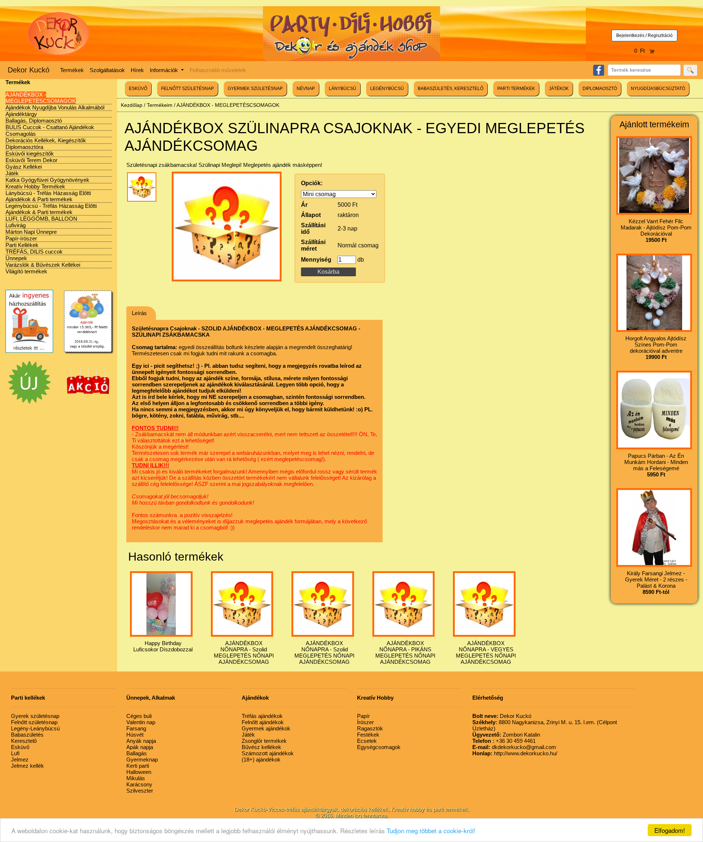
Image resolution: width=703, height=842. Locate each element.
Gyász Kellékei (23, 167)
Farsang (136, 728)
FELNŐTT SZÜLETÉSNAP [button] (187, 88)
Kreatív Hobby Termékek (35, 186)
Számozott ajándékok (268, 753)
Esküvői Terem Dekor (31, 160)
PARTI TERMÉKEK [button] (516, 88)
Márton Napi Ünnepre (31, 232)
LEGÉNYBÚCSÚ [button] (387, 88)
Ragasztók (370, 728)
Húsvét (135, 734)
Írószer (365, 722)
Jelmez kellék (27, 766)
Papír (363, 716)
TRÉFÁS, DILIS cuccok (34, 251)
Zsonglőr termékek (264, 741)
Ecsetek (367, 741)
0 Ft (641, 51)
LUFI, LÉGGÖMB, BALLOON (41, 219)
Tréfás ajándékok (262, 716)
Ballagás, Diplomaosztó (33, 120)
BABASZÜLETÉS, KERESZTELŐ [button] (450, 88)
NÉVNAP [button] (306, 88)
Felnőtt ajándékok (263, 722)
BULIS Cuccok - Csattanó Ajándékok (49, 127)
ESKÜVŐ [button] (138, 88)
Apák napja (139, 747)
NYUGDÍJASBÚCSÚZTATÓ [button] (658, 88)
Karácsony (139, 784)
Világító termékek (26, 271)
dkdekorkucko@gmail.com (514, 747)
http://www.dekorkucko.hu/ (514, 753)
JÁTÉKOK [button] (559, 88)
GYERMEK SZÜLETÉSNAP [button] (255, 88)
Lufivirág (15, 225)
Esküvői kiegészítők (29, 153)
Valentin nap (140, 722)
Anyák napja (141, 741)
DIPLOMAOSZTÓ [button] (600, 88)
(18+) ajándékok (261, 759)
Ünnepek (16, 258)
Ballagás (136, 753)
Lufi (15, 753)
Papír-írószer (21, 238)
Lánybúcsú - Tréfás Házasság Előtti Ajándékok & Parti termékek (48, 196)
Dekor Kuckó (28, 70)
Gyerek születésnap (35, 716)
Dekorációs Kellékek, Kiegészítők (45, 140)
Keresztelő (24, 741)
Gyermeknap (142, 759)
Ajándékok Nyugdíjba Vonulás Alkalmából (54, 107)
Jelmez (20, 759)
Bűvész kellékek (261, 747)
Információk (164, 70)
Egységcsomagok (379, 747)
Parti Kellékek (21, 245)
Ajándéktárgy (21, 114)
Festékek (368, 734)
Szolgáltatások (107, 70)
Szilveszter (139, 790)
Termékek (72, 70)
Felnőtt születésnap (34, 722)
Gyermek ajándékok (266, 728)
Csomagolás (20, 134)
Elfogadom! (669, 830)
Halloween (138, 772)
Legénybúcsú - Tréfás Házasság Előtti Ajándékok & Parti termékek (51, 209)
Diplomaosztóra (24, 147)
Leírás (139, 313)
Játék (12, 173)
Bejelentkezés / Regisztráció (644, 35)
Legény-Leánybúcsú (35, 728)
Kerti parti (137, 766)
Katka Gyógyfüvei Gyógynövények (47, 180)
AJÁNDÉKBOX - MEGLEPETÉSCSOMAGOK (40, 97)
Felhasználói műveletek (218, 70)
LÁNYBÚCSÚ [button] (342, 88)
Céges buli (139, 716)
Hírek (137, 70)
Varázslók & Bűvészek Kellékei (42, 265)
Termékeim (159, 105)
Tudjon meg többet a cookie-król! (431, 830)
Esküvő (20, 747)
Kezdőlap (131, 105)
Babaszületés (27, 734)
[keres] (690, 70)
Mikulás (135, 778)
